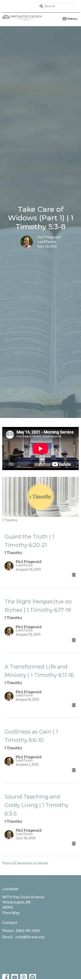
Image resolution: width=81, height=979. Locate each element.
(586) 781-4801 (28, 931)
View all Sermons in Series (25, 863)
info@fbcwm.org (29, 937)
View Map (11, 913)
